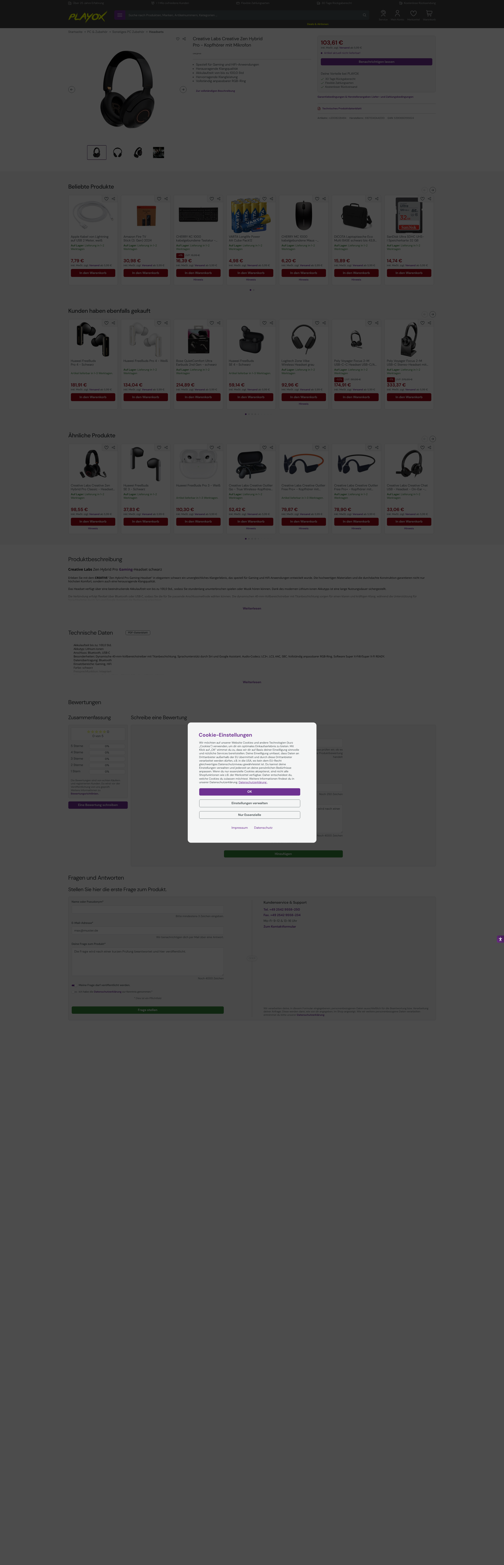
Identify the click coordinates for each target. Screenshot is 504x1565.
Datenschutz (263, 828)
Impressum (240, 828)
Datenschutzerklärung (253, 782)
